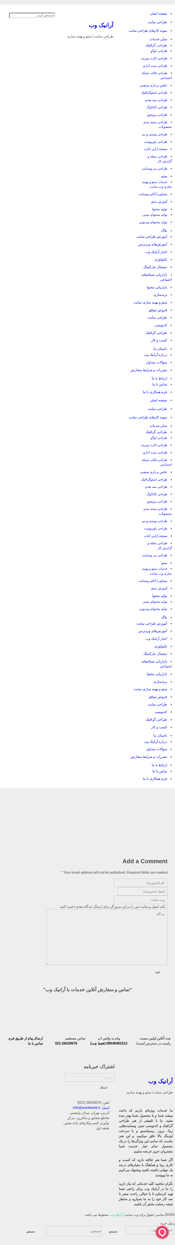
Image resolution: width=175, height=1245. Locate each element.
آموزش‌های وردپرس (152, 244)
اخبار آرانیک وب (156, 252)
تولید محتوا (159, 209)
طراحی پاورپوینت (155, 141)
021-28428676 (66, 1043)
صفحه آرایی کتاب (155, 149)
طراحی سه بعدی (156, 100)
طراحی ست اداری (155, 65)
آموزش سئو (159, 201)
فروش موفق (158, 310)
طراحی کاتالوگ (157, 107)
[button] (29, 10)
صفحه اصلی (158, 13)
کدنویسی (161, 325)
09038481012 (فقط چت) (108, 1043)
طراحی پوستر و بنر (154, 134)
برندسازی (160, 294)
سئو (164, 176)
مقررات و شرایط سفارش (148, 370)
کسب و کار (159, 340)
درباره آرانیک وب (155, 354)
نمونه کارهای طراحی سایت (148, 30)
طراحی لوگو (159, 51)
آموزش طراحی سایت (151, 236)
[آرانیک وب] (87, 13)
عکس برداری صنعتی (153, 85)
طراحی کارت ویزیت (154, 58)
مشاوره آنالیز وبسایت (153, 194)
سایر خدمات (158, 39)
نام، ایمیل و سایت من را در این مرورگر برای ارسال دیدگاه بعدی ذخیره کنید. (112, 906)
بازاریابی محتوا (157, 287)
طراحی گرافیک (156, 45)
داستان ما (160, 349)
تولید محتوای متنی (155, 214)
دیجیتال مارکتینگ (155, 267)
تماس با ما (159, 384)
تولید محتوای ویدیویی (153, 222)
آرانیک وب (101, 25)
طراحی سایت (157, 22)
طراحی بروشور (157, 114)
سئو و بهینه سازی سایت (150, 302)
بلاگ (164, 230)
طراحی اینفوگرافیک (154, 92)
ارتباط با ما (159, 378)
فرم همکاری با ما (155, 392)
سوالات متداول (156, 362)
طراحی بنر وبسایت (154, 168)
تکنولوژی (160, 259)
